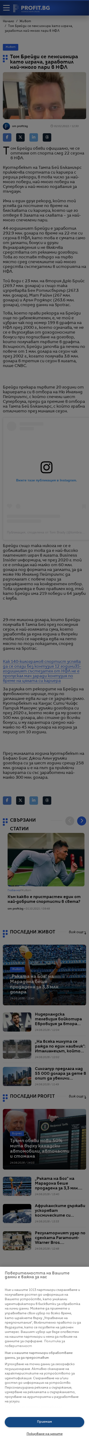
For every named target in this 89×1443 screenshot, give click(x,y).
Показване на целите (45, 1434)
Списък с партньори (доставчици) (33, 1407)
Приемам (44, 1421)
